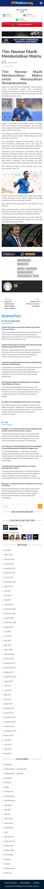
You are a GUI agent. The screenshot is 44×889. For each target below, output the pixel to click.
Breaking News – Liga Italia (13, 773)
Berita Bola (8, 764)
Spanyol (7, 864)
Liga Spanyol (8, 828)
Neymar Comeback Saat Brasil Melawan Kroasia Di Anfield (22, 484)
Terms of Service (11, 883)
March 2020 (8, 650)
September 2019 (10, 677)
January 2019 (9, 713)
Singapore (7, 859)
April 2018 (7, 753)
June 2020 (8, 636)
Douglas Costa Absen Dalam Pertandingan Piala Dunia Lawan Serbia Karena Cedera (22, 430)
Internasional (25, 260)
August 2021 (8, 586)
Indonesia (7, 782)
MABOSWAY (12, 63)
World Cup (24, 264)
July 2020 (7, 631)
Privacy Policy (25, 883)
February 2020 (9, 654)
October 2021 (9, 577)
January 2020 (9, 659)
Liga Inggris (8, 805)
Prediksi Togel (9, 850)
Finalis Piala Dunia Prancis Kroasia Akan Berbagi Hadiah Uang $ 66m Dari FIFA (22, 346)
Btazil (22, 269)
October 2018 (9, 726)
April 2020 (7, 645)
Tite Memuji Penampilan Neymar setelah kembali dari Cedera (19, 467)
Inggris (6, 787)
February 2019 (9, 708)
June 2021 (8, 595)
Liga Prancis (8, 819)
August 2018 (8, 735)
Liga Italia (7, 810)
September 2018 (10, 731)
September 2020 (10, 622)
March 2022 (8, 555)
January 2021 (9, 604)
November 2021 (9, 573)
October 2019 (9, 672)
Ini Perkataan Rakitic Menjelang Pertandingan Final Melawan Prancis (21, 383)
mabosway (16, 526)
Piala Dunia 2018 (25, 276)
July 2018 (7, 740)
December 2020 (9, 609)
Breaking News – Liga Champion (15, 769)
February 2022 (9, 559)
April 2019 (7, 699)
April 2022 (7, 550)
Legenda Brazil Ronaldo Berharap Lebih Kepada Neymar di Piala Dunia (22, 363)
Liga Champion (9, 796)
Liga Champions (9, 801)
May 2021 (7, 600)
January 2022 (9, 564)
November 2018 (9, 722)
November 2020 (9, 613)
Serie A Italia (8, 855)
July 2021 (7, 591)
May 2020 (7, 641)
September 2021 (10, 582)
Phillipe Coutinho (26, 272)
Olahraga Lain (9, 837)
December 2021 (9, 568)
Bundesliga (8, 778)
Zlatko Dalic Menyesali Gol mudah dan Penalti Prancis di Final (21, 328)
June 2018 (8, 744)
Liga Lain (7, 814)
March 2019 (8, 704)
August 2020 (8, 627)
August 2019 (8, 681)
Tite (36, 276)
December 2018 (9, 717)
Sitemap (36, 883)
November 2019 (9, 668)
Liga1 (6, 832)
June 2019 (8, 690)
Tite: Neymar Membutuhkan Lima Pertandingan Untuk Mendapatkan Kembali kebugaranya (22, 447)
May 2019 (7, 695)
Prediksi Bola (8, 846)
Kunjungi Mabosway (24, 24)
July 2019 (7, 686)
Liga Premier (8, 823)
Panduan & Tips (9, 841)
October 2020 (9, 618)
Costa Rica (32, 269)
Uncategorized (9, 868)
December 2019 (9, 663)
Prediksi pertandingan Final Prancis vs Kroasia (21, 402)
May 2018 (7, 749)
